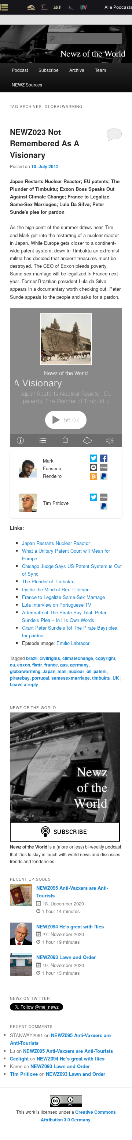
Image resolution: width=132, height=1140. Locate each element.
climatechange (77, 658)
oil (89, 671)
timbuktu (101, 678)
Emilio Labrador (72, 642)
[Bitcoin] (92, 477)
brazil (31, 658)
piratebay (20, 678)
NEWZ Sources (27, 84)
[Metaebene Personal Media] (102, 498)
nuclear (76, 671)
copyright (105, 658)
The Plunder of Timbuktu (48, 581)
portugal (40, 678)
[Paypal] (102, 477)
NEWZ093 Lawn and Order (66, 957)
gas (64, 664)
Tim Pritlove (24, 1073)
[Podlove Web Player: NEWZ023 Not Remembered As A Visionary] (66, 377)
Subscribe (48, 70)
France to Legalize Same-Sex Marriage (63, 597)
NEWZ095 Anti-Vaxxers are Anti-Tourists (68, 1050)
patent (100, 671)
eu (12, 664)
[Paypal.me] (102, 507)
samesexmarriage (70, 678)
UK (116, 678)
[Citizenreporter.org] (102, 468)
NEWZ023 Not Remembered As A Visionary (44, 143)
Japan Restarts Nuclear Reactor (56, 543)
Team (100, 70)
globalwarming (25, 671)
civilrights (50, 658)
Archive (76, 70)
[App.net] (92, 468)
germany (79, 664)
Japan (49, 671)
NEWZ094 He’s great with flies (70, 1058)
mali (62, 671)
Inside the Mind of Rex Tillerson (55, 589)
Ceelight (19, 1058)
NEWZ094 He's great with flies (70, 926)
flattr (37, 664)
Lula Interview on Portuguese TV (56, 604)
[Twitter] (92, 459)
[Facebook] (102, 459)
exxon (23, 664)
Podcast (20, 70)
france (51, 664)
